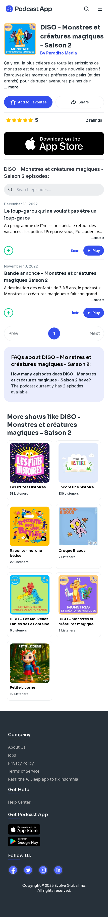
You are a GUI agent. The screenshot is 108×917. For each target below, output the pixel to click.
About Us (17, 747)
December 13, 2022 (21, 204)
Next (95, 333)
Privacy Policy (21, 763)
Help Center (19, 802)
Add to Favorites (32, 102)
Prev (13, 333)
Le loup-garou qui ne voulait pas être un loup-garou (50, 214)
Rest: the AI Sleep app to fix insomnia (43, 779)
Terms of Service (23, 771)
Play (96, 250)
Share (84, 102)
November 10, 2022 (21, 266)
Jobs (12, 755)
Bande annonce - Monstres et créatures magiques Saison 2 (50, 277)
